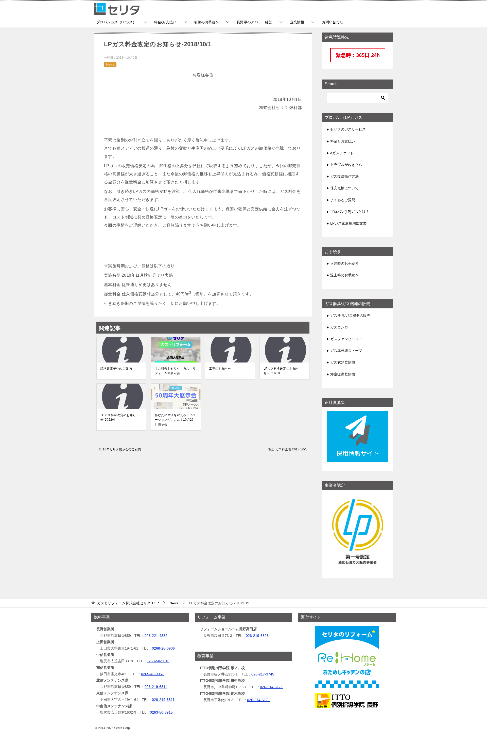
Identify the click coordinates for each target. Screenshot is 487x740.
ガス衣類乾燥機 (342, 362)
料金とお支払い (342, 141)
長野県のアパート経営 (254, 22)
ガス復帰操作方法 (344, 176)
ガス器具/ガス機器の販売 (350, 315)
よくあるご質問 (342, 200)
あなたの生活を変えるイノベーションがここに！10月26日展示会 (175, 419)
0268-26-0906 (163, 648)
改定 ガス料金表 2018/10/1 (287, 449)
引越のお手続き (206, 22)
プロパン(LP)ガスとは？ (349, 212)
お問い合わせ (332, 22)
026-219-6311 (156, 687)
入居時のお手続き (344, 263)
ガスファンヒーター (346, 339)
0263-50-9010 (158, 661)
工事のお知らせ (220, 368)
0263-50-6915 (161, 712)
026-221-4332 (156, 636)
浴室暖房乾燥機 (342, 374)
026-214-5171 (271, 687)
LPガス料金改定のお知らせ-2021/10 (281, 371)
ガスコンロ (339, 327)
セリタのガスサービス (348, 129)
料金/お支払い (165, 22)
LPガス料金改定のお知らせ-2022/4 (118, 417)
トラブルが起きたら (346, 165)
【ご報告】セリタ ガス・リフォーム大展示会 (175, 371)
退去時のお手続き (344, 275)
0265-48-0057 (152, 674)
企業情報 (297, 22)
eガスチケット (342, 153)
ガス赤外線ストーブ (346, 351)
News (110, 64)
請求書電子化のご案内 (116, 368)
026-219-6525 (257, 636)
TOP (128, 603)
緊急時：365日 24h (358, 55)
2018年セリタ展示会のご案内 (120, 449)
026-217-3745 (262, 674)
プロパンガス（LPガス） (116, 22)
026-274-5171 (258, 700)
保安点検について (344, 188)
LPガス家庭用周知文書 (348, 223)
